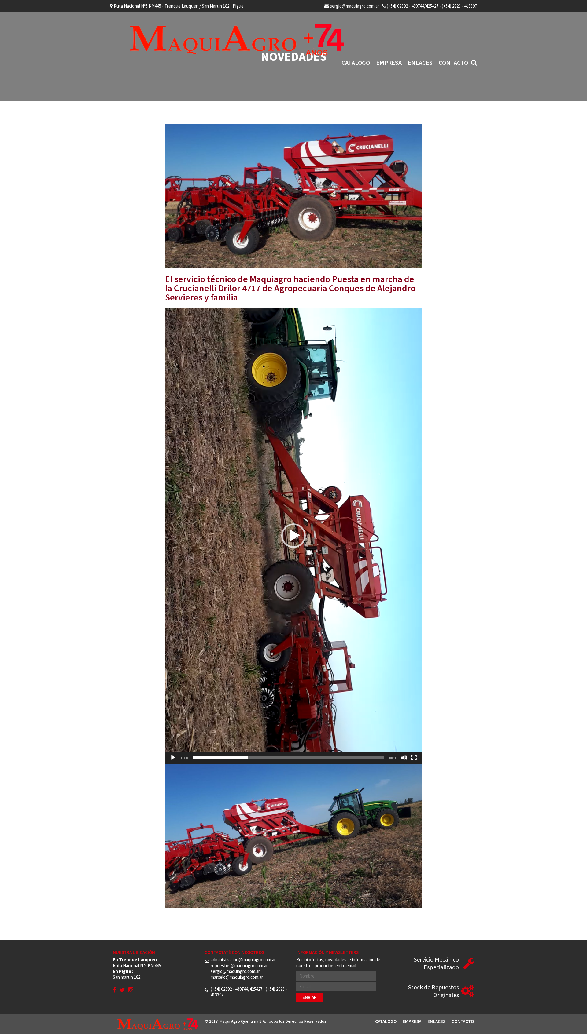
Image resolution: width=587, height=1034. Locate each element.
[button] (293, 535)
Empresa (389, 62)
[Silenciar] (404, 758)
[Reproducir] (173, 758)
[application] (293, 536)
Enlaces (420, 62)
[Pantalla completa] (414, 758)
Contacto (453, 62)
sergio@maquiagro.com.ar (354, 6)
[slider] (288, 757)
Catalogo (355, 62)
